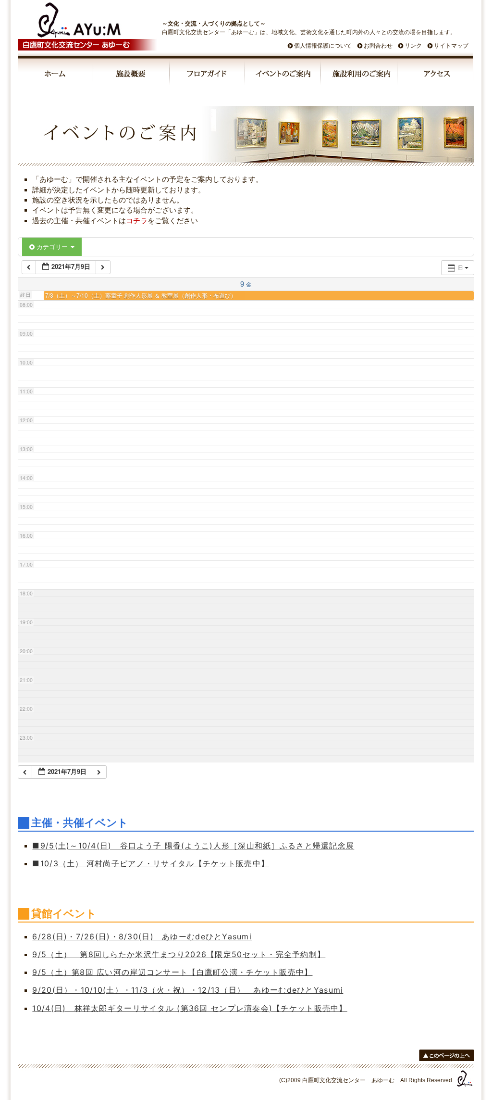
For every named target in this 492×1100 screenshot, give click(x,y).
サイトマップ (451, 45)
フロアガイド (208, 75)
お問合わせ (378, 45)
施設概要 (132, 75)
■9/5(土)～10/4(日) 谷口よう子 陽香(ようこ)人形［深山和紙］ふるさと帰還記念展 (193, 845)
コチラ (137, 220)
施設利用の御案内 (359, 75)
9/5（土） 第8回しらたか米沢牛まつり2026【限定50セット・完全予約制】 (178, 954)
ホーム (56, 75)
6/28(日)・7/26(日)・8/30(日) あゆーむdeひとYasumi (142, 936)
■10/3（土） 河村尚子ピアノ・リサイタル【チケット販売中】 (150, 863)
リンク (413, 45)
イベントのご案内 (283, 75)
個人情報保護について (323, 45)
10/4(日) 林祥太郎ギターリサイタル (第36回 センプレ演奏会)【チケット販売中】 (189, 1008)
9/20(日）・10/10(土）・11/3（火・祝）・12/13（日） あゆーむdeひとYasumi (187, 990)
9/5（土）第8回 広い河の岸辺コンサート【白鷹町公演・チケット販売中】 (172, 972)
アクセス (435, 75)
